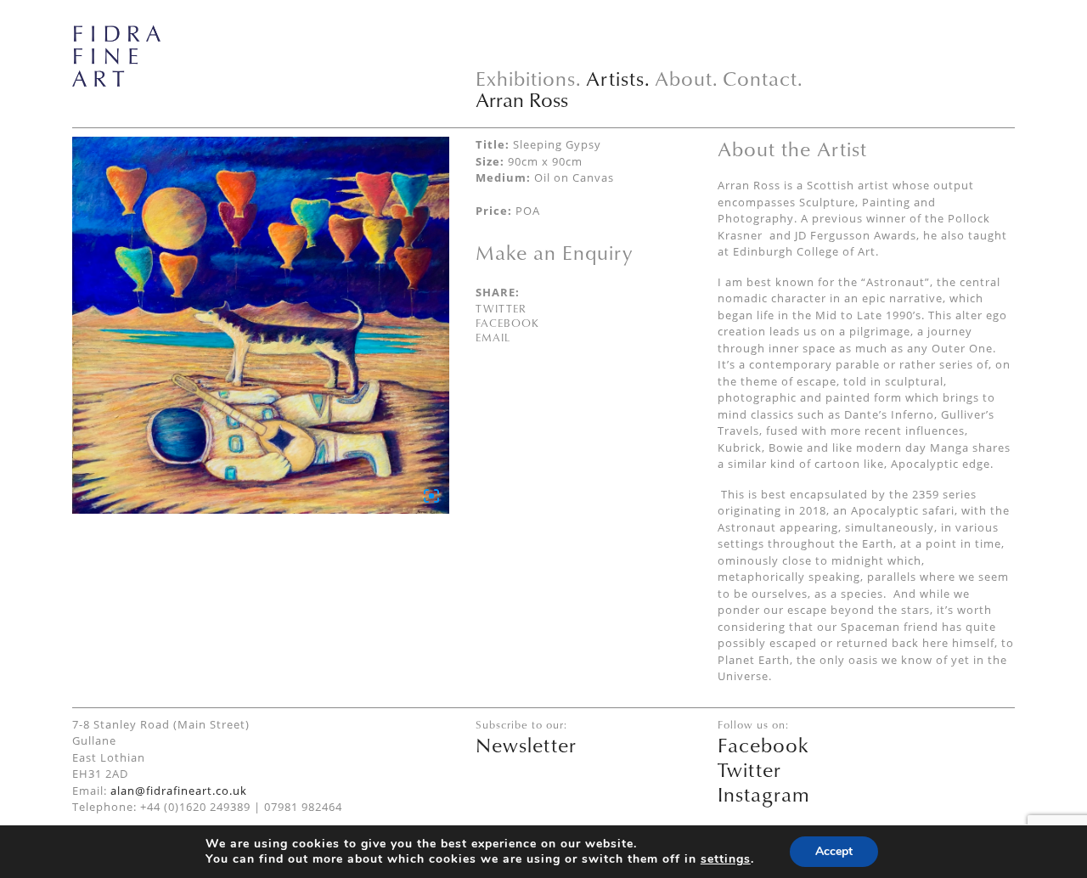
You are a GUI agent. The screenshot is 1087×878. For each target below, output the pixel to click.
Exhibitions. (529, 78)
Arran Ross (522, 99)
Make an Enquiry (554, 252)
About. (686, 78)
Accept (834, 851)
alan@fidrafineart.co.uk (178, 790)
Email (493, 337)
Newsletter (526, 744)
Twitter (501, 308)
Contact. (763, 78)
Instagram (764, 794)
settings (726, 859)
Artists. (618, 78)
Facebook (507, 322)
